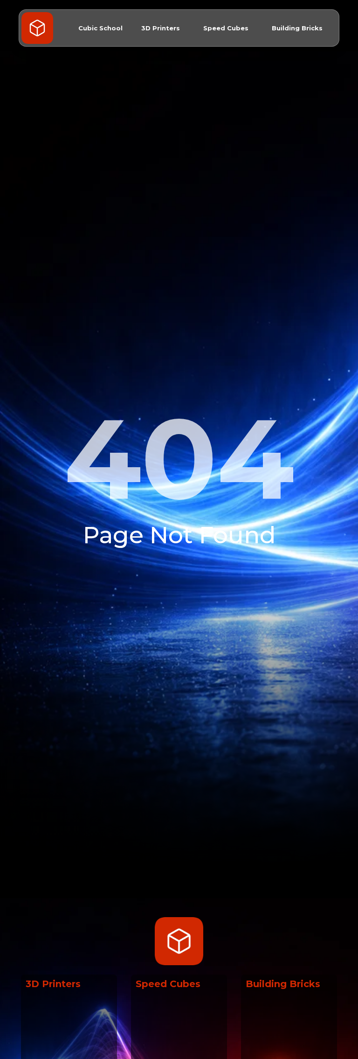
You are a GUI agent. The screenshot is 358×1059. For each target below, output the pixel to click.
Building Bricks (297, 28)
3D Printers (160, 28)
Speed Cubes (225, 28)
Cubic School (100, 28)
